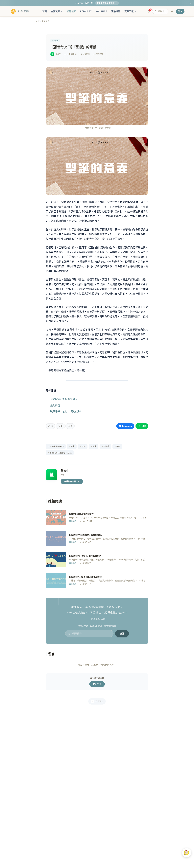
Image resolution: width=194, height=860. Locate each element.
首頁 (44, 11)
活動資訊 (115, 11)
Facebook (127, 426)
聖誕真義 (55, 405)
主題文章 (55, 11)
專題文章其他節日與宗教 (60, 452)
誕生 (93, 446)
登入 (180, 11)
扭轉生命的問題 (56, 446)
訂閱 (122, 633)
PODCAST (86, 11)
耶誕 (82, 446)
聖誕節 (105, 446)
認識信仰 (71, 11)
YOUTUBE (101, 11)
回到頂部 (99, 701)
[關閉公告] (190, 3)
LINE (143, 426)
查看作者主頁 (70, 481)
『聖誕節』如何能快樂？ (64, 399)
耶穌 (117, 446)
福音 (72, 446)
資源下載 (129, 11)
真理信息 (45, 21)
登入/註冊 (97, 684)
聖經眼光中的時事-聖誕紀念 (66, 411)
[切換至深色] (172, 11)
